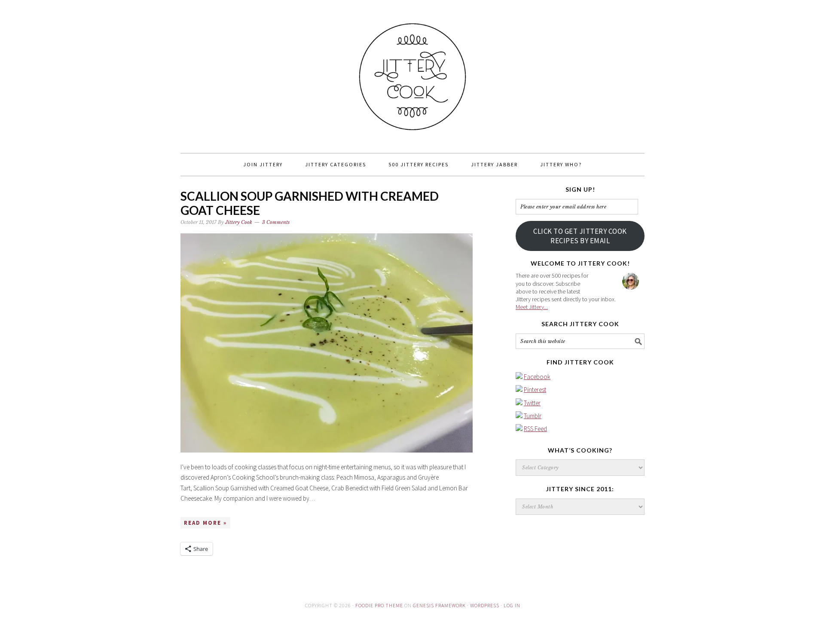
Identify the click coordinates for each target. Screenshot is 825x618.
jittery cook (412, 72)
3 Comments (276, 222)
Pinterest (535, 389)
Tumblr (532, 416)
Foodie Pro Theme (379, 605)
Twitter (532, 403)
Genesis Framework (439, 605)
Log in (512, 605)
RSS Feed (535, 429)
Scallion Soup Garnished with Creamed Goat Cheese (309, 203)
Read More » (205, 522)
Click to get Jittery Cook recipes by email (580, 235)
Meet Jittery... (532, 307)
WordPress (484, 605)
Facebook (537, 377)
